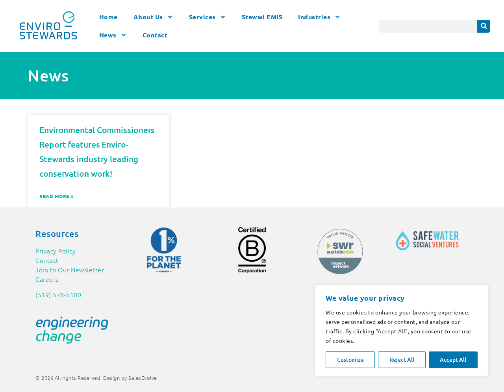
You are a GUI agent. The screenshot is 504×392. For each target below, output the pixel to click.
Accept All (453, 359)
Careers (47, 279)
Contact (155, 35)
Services (202, 17)
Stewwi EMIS (262, 17)
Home (108, 17)
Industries (314, 17)
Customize (350, 359)
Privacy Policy (55, 250)
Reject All (401, 359)
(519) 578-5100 (58, 294)
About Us (148, 17)
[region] (401, 330)
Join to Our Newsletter (69, 269)
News (108, 35)
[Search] (483, 26)
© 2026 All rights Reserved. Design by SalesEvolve (96, 377)
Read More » (56, 196)
